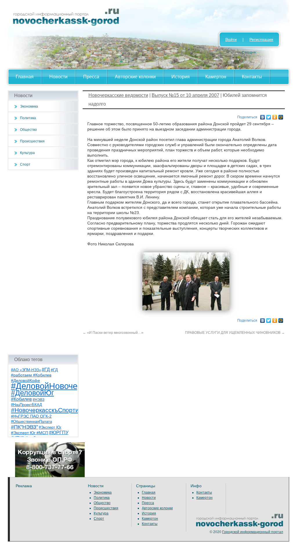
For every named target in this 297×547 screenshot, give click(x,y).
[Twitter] (269, 115)
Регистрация (261, 39)
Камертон (215, 76)
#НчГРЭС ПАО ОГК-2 (31, 416)
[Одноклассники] (275, 115)
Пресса (91, 76)
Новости (58, 76)
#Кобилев (21, 399)
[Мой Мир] (281, 115)
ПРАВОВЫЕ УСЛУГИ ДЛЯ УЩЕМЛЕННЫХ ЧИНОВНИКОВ (235, 333)
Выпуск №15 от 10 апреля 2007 (185, 95)
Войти (231, 39)
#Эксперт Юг (50, 427)
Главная (25, 76)
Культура (27, 153)
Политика (28, 118)
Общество (28, 130)
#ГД (46, 369)
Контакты (252, 76)
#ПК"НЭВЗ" (24, 427)
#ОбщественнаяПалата (31, 422)
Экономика (29, 106)
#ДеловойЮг (32, 393)
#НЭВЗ (38, 400)
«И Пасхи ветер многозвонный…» (113, 333)
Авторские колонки (135, 76)
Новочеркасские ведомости (118, 95)
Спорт (25, 164)
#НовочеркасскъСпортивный (52, 410)
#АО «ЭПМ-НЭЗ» (26, 370)
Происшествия (32, 141)
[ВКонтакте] (263, 115)
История (180, 76)
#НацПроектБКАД (26, 405)
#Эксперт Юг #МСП (29, 433)
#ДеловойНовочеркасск (57, 386)
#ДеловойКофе (25, 380)
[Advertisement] (43, 262)
